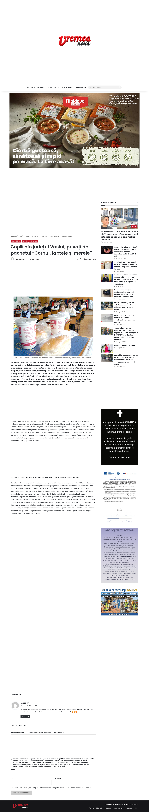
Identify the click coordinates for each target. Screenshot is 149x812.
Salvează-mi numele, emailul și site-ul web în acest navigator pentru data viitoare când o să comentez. (52, 788)
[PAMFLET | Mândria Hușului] (107, 348)
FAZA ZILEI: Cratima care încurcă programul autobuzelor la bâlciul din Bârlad (124, 318)
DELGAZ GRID (68, 87)
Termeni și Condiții (95, 808)
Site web (58, 778)
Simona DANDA (20, 259)
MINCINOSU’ (54, 87)
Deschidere (16, 241)
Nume (13, 769)
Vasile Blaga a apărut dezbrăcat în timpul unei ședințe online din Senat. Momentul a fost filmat (124, 293)
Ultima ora (33, 241)
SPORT (42, 87)
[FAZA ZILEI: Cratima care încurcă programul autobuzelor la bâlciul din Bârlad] (107, 318)
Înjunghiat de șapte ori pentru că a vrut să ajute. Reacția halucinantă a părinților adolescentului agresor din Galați (126, 359)
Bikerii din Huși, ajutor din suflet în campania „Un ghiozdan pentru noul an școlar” (124, 306)
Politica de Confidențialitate (113, 808)
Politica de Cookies (131, 808)
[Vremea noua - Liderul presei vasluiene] (74, 41)
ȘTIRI (31, 87)
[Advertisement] (74, 15)
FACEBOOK (82, 87)
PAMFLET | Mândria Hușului (124, 345)
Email (13, 778)
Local (20, 236)
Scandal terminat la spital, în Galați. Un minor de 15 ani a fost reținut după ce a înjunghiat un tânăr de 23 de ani (126, 251)
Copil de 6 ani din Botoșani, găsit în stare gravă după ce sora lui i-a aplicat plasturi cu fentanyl (126, 265)
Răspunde (25, 716)
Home (14, 236)
